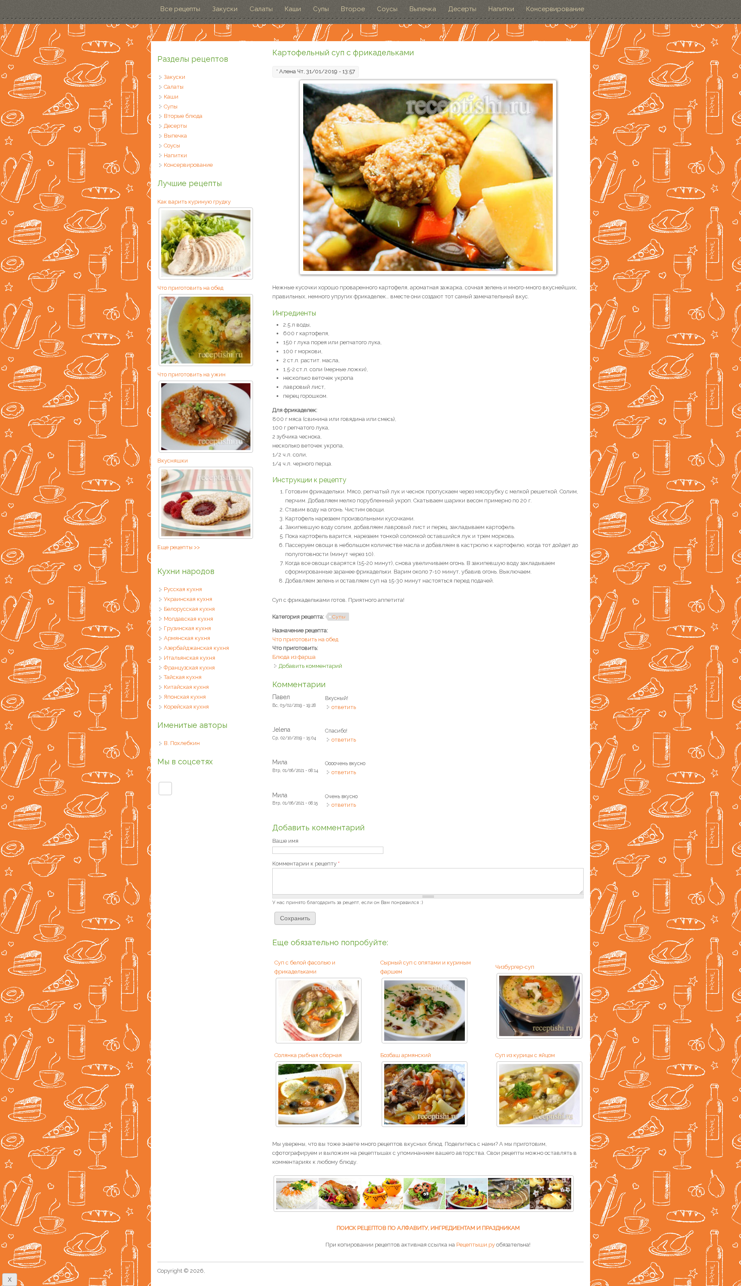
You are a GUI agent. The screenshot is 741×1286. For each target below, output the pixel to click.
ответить (343, 707)
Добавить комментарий (310, 666)
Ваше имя (285, 841)
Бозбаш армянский (405, 1055)
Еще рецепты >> (178, 547)
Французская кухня (189, 667)
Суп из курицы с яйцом (525, 1055)
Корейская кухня (186, 706)
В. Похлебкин (182, 743)
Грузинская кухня (187, 628)
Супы (321, 9)
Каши (293, 9)
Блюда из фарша (294, 657)
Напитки (501, 9)
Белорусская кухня (189, 609)
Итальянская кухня (189, 658)
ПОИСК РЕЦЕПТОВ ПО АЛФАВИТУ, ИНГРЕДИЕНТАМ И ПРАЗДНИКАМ (428, 1228)
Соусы (387, 9)
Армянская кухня (187, 638)
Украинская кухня (188, 599)
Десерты (462, 9)
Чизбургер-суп (514, 967)
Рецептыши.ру (475, 1244)
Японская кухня (185, 697)
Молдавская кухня (188, 619)
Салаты (261, 9)
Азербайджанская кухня (196, 648)
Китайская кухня (186, 687)
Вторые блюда (183, 116)
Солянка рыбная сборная (308, 1055)
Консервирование (555, 9)
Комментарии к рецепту (306, 863)
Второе (353, 9)
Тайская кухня (183, 677)
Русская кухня (183, 589)
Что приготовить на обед (305, 639)
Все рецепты (180, 9)
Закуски (225, 9)
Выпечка (423, 9)
